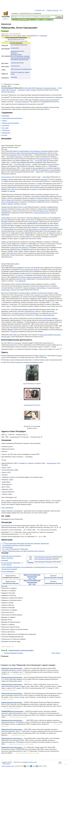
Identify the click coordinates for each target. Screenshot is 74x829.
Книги (41, 19)
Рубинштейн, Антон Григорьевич (11, 668)
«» (23, 551)
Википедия (15, 19)
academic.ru (6, 19)
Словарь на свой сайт (52, 10)
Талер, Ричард (55, 653)
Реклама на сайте (33, 762)
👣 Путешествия (6, 763)
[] (9, 96)
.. (5, 525)
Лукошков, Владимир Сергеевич (13, 653)
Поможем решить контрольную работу (21, 650)
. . (21, 41)
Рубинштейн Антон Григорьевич (11, 677)
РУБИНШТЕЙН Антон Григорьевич (12, 711)
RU (60, 10)
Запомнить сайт (40, 10)
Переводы (32, 19)
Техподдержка (25, 762)
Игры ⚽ (49, 19)
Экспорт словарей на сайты (7, 766)
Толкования (24, 19)
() (20, 58)
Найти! (59, 17)
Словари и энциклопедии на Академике (26, 13)
